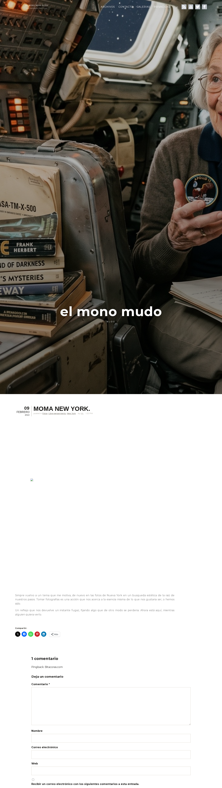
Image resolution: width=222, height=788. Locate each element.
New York (71, 413)
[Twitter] (197, 6)
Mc (82, 413)
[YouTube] (190, 6)
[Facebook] (204, 6)
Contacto (125, 6)
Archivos (108, 6)
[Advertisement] (94, 449)
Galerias (143, 6)
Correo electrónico (44, 747)
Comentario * (40, 684)
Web (34, 763)
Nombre (37, 730)
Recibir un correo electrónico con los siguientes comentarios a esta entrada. (85, 784)
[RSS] (184, 6)
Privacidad (162, 6)
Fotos (44, 413)
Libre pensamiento (57, 413)
